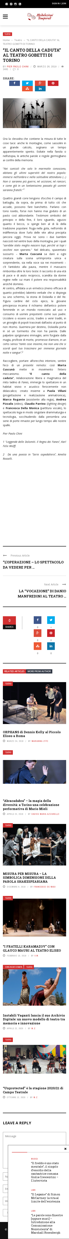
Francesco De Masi (45, 886)
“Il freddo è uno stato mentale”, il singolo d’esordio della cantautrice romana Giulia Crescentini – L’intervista (45, 1171)
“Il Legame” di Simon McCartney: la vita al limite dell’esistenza (45, 1197)
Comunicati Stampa (13, 967)
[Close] (65, 1148)
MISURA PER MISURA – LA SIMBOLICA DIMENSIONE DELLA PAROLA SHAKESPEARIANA (29, 878)
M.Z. (33, 1028)
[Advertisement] (34, 501)
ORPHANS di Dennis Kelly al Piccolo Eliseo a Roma (32, 734)
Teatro (7, 34)
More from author (39, 671)
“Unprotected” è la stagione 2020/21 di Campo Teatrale (33, 1090)
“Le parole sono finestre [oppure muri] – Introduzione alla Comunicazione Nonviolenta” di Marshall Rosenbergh (47, 1223)
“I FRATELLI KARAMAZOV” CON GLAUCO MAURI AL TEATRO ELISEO (32, 948)
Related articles (14, 671)
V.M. (36, 955)
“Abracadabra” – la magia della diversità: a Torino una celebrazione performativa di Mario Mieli (31, 805)
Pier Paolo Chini (18, 66)
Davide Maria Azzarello (45, 814)
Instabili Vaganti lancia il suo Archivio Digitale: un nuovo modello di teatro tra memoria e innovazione (34, 1019)
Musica (34, 1159)
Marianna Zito (40, 741)
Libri (33, 1190)
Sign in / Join (59, 3)
